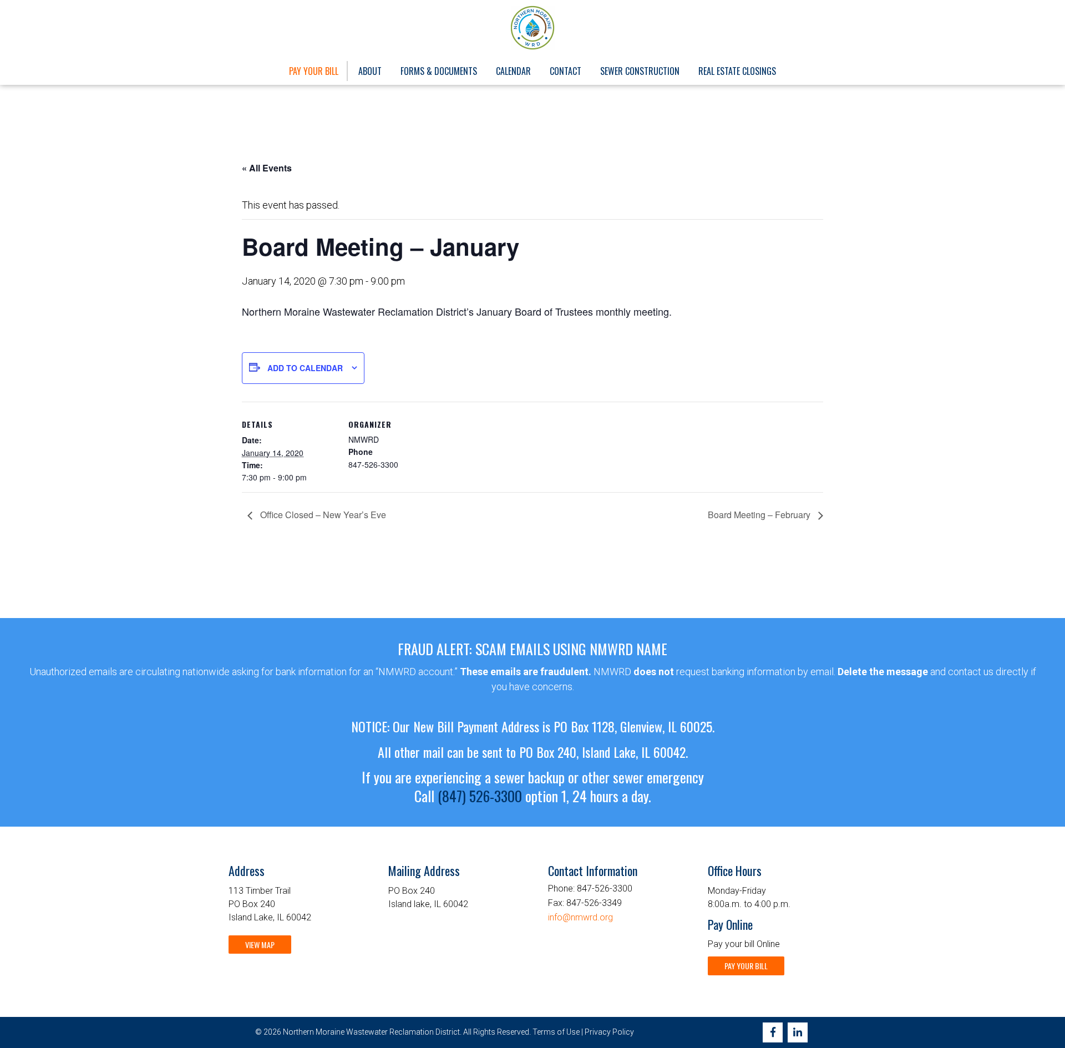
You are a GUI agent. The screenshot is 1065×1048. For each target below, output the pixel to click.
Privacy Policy (609, 1031)
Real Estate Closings (737, 71)
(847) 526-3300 (480, 796)
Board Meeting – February (760, 514)
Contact (565, 71)
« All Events (267, 167)
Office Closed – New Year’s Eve (322, 514)
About (370, 71)
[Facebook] (773, 1032)
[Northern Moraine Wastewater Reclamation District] (533, 27)
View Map (260, 944)
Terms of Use (556, 1031)
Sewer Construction (639, 71)
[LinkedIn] (798, 1032)
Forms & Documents (438, 71)
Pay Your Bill (313, 71)
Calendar (513, 71)
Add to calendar (305, 367)
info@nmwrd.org (580, 917)
